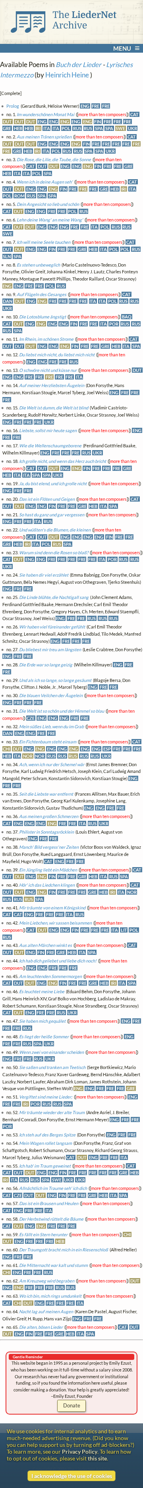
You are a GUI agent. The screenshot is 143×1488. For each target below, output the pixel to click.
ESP (107, 748)
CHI (6, 748)
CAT (134, 114)
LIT (124, 930)
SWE (120, 128)
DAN (7, 301)
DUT (7, 121)
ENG (85, 106)
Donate (71, 1405)
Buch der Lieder (78, 65)
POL (66, 128)
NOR (28, 756)
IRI (38, 128)
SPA (99, 128)
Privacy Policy (79, 1451)
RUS (77, 128)
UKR (132, 128)
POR (113, 323)
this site (97, 1458)
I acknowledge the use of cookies (71, 1475)
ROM (19, 195)
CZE (31, 718)
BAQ (126, 316)
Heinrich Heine (67, 75)
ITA (46, 128)
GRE (7, 128)
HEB (18, 128)
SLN (7, 256)
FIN (97, 121)
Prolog (12, 106)
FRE (95, 106)
